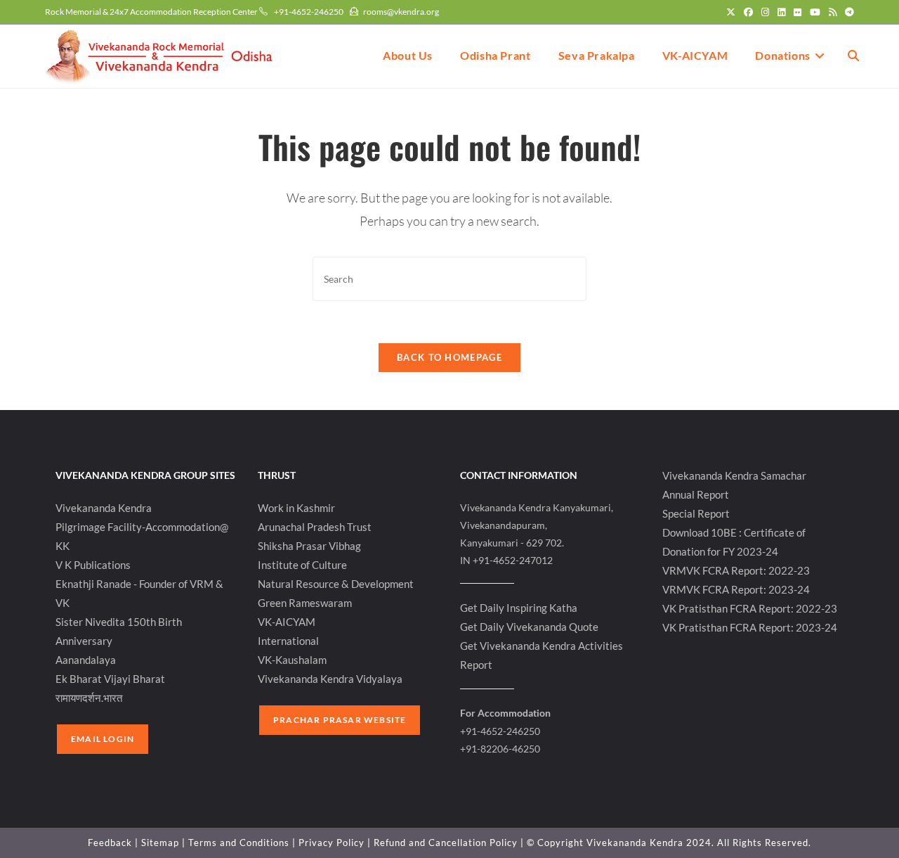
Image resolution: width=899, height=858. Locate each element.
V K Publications (93, 564)
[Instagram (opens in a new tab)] (765, 12)
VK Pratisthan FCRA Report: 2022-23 (749, 608)
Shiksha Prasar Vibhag (309, 545)
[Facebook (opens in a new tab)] (748, 12)
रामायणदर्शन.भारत (88, 697)
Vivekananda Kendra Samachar (734, 475)
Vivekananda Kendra (103, 507)
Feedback (110, 842)
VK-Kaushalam (292, 659)
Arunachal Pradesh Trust (315, 526)
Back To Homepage (449, 357)
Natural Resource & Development (336, 583)
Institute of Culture (302, 564)
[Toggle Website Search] (853, 56)
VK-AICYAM (286, 621)
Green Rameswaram (305, 602)
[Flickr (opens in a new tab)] (797, 12)
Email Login (102, 739)
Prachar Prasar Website (339, 720)
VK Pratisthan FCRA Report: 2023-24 (749, 627)
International (288, 640)
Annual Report (695, 494)
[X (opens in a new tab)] (731, 12)
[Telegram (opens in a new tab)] (847, 12)
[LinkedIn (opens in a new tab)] (781, 12)
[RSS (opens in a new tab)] (833, 12)
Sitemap (160, 842)
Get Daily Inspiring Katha (518, 607)
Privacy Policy (331, 842)
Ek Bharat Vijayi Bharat (110, 678)
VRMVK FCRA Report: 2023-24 (736, 589)
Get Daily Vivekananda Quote (529, 626)
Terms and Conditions (238, 842)
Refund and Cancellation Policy (446, 842)
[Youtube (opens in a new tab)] (815, 12)
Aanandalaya (85, 659)
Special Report (696, 513)
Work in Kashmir (296, 507)
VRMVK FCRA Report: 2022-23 (736, 570)
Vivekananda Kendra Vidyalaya (330, 678)
